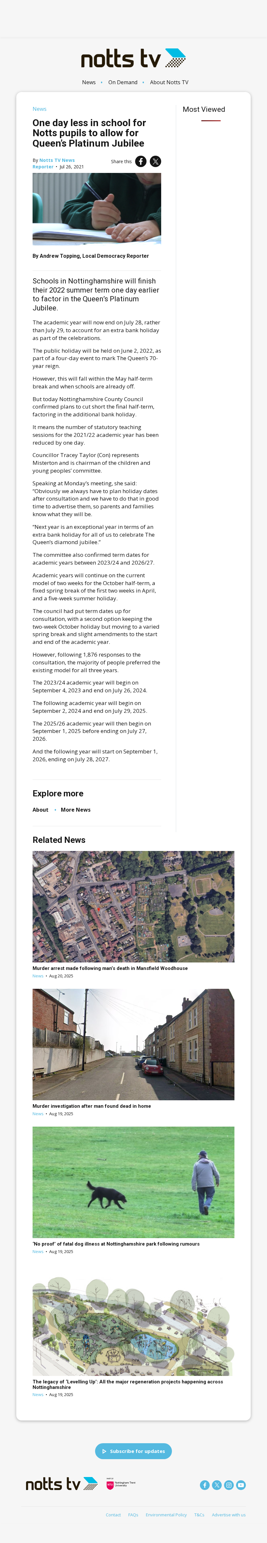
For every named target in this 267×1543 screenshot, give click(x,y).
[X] (155, 161)
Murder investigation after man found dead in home (92, 1106)
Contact (113, 1515)
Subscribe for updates (137, 1451)
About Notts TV (169, 82)
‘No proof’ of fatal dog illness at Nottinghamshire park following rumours (116, 1244)
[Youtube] (241, 1485)
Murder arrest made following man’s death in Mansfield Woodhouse (110, 968)
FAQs (133, 1515)
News (89, 82)
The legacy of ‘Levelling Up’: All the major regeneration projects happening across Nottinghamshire (128, 1384)
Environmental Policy (166, 1515)
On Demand (122, 82)
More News (76, 809)
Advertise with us (229, 1515)
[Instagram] (229, 1485)
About (41, 809)
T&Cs (199, 1515)
